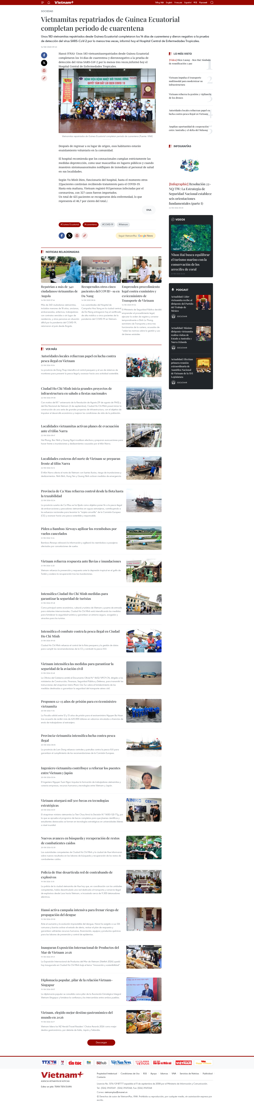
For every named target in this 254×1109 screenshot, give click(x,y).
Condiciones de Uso (130, 1073)
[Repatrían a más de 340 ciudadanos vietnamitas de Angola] (61, 269)
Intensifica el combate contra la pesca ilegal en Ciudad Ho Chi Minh (80, 633)
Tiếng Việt (159, 2)
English (169, 2)
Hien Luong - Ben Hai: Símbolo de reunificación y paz (190, 61)
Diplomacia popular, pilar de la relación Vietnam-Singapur (77, 982)
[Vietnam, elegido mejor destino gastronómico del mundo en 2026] (144, 1022)
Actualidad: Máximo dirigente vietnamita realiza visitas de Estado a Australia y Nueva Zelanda (182, 335)
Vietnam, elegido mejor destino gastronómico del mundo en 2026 (77, 1014)
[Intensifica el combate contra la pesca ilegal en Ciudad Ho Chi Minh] (144, 640)
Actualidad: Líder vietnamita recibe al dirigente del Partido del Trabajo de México (182, 303)
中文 (195, 2)
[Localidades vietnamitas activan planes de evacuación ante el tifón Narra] (144, 435)
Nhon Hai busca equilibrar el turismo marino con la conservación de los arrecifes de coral (190, 261)
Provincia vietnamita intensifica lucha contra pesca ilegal (78, 738)
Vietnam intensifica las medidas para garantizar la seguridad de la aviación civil (77, 666)
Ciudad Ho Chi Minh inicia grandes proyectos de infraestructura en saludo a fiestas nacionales (76, 390)
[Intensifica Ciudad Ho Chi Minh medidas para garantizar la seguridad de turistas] (144, 603)
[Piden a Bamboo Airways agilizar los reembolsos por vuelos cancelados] (144, 538)
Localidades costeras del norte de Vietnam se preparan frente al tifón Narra (80, 461)
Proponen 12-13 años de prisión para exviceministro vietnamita (78, 703)
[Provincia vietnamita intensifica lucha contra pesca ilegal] (144, 745)
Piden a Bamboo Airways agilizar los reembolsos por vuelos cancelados (79, 531)
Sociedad (47, 11)
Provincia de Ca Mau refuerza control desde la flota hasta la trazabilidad (82, 493)
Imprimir (44, 70)
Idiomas (164, 1073)
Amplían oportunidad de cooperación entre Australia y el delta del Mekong (189, 128)
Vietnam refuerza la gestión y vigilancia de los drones (190, 96)
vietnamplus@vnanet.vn (116, 1092)
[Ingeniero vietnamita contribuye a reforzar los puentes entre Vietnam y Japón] (144, 777)
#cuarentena (91, 224)
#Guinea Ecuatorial (70, 224)
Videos (180, 219)
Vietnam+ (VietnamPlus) (64, 2)
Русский (203, 2)
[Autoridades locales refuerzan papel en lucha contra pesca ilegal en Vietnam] (144, 365)
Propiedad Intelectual (107, 1073)
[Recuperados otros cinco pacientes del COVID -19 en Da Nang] (101, 269)
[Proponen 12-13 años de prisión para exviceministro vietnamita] (144, 711)
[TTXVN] (49, 1063)
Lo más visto (183, 53)
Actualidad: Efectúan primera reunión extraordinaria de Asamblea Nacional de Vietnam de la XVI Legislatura (182, 368)
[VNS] (121, 1063)
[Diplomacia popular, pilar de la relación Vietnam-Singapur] (144, 989)
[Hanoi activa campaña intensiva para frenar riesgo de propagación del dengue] (144, 919)
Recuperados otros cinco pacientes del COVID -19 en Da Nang (100, 291)
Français (178, 2)
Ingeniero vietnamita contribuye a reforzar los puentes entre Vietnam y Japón (80, 770)
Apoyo (154, 1073)
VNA (174, 1073)
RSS (145, 1073)
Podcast (182, 290)
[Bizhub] (101, 1063)
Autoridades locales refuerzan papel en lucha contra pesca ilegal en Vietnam (78, 358)
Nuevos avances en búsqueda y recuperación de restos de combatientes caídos (80, 840)
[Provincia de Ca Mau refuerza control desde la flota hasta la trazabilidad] (144, 500)
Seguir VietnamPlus (128, 235)
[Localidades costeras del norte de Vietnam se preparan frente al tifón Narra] (144, 468)
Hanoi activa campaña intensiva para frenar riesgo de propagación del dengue (80, 912)
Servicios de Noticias (189, 1073)
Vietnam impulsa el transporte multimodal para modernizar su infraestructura (186, 81)
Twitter (44, 63)
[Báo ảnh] (183, 1063)
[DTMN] (162, 1063)
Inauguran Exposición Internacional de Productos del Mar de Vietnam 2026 (80, 949)
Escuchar (182, 316)
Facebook (44, 55)
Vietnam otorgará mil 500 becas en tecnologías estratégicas (75, 802)
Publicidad (208, 1073)
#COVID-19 (107, 224)
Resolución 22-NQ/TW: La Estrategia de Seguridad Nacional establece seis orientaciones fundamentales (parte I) (190, 194)
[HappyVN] (203, 1063)
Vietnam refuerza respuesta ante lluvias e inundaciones (81, 561)
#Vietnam (123, 224)
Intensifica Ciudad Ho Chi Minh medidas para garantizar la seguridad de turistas (74, 596)
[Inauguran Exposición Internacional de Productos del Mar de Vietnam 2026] (144, 957)
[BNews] (89, 1063)
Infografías (182, 146)
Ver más (51, 349)
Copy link (44, 78)
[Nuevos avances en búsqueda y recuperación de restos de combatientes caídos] (144, 847)
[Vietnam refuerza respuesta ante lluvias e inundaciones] (144, 570)
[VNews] (62, 1063)
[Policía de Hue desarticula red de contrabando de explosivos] (144, 881)
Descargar (101, 1042)
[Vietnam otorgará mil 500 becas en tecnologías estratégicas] (144, 810)
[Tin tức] (75, 1063)
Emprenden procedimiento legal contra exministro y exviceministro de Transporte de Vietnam (141, 293)
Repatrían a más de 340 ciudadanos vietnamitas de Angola (59, 291)
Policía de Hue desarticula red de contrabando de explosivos (77, 874)
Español (187, 2)
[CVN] (142, 1063)
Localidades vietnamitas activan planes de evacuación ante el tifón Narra (80, 428)
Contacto (101, 1076)
